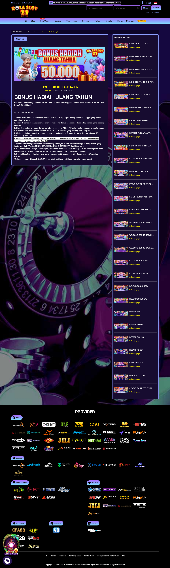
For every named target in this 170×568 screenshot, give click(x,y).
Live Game (44, 21)
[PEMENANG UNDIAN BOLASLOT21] (11, 543)
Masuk (146, 8)
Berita (120, 21)
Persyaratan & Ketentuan (108, 556)
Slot (33, 21)
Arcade (109, 21)
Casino (58, 21)
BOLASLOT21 (18, 32)
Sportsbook (71, 21)
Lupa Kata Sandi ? (152, 12)
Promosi (129, 21)
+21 (46, 556)
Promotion (32, 32)
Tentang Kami (75, 556)
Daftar (156, 8)
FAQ (123, 556)
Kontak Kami (89, 556)
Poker (97, 21)
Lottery (85, 21)
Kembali (21, 39)
